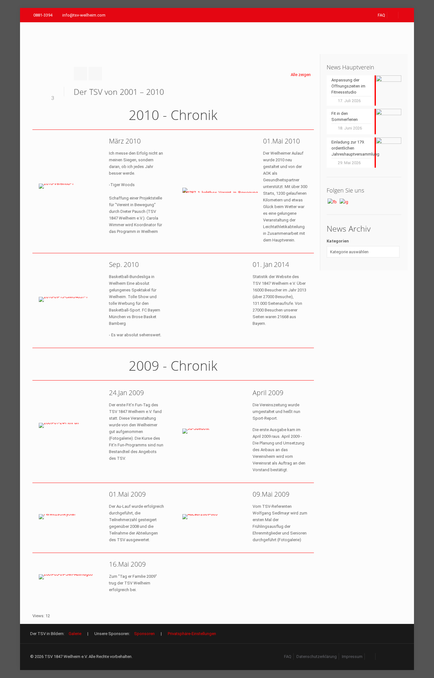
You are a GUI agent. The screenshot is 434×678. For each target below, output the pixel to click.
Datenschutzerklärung (316, 656)
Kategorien (338, 241)
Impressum (352, 656)
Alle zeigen (301, 74)
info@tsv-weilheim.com (83, 15)
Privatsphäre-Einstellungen (192, 633)
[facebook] (393, 15)
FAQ (381, 15)
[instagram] (381, 656)
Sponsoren (144, 633)
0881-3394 (42, 15)
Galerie (75, 633)
